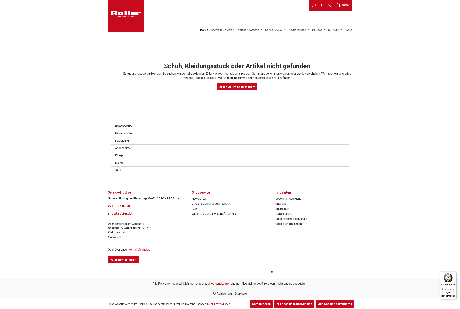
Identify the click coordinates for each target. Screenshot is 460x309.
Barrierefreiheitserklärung (291, 218)
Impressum (282, 208)
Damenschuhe (124, 126)
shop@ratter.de (120, 213)
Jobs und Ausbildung (288, 198)
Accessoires (123, 148)
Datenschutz (283, 213)
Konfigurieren (261, 304)
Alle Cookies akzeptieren (335, 304)
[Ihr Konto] (329, 5)
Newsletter (199, 198)
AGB (194, 208)
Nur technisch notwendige (294, 304)
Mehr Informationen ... (219, 304)
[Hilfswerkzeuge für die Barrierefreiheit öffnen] (321, 5)
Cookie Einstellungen (288, 224)
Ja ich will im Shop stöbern (237, 87)
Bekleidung (122, 140)
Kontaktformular (138, 249)
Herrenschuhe (123, 133)
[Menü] (454, 273)
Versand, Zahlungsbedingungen (211, 203)
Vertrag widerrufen (123, 259)
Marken (119, 162)
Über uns (280, 203)
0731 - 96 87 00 (119, 206)
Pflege (119, 155)
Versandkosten (220, 283)
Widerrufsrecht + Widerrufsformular (214, 213)
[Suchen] (313, 5)
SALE (118, 170)
